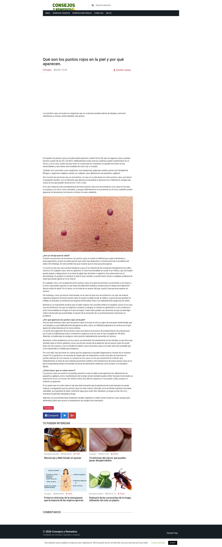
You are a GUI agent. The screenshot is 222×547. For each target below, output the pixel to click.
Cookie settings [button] (158, 543)
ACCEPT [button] (173, 543)
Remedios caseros (61, 13)
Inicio (47, 13)
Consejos (98, 13)
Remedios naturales (82, 13)
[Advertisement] (88, 37)
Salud (109, 13)
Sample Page (172, 533)
